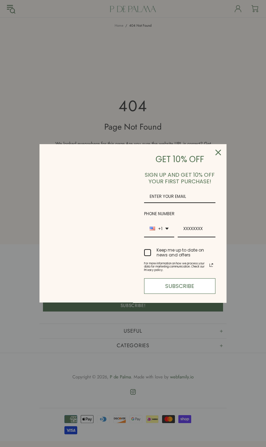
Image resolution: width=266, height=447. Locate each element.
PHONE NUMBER (159, 214)
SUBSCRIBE (179, 286)
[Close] (218, 152)
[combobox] (159, 229)
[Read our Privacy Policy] (211, 265)
